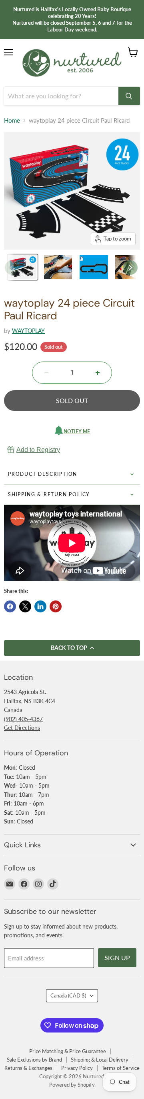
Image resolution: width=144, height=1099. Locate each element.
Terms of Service (121, 1068)
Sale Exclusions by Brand (34, 1059)
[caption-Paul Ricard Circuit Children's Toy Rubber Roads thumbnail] (94, 267)
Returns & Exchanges (28, 1068)
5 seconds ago (38, 449)
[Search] (129, 96)
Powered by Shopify (72, 1084)
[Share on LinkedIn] (40, 606)
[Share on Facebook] (10, 606)
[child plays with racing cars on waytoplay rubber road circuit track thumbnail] (58, 267)
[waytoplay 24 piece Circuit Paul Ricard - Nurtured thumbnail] (23, 267)
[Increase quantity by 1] (97, 372)
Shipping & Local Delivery (99, 1059)
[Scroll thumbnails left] (12, 267)
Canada (68, 995)
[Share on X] (25, 606)
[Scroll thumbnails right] (130, 267)
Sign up (117, 957)
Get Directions (22, 727)
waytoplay (28, 330)
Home (12, 120)
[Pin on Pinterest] (56, 606)
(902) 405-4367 (23, 719)
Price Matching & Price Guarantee (67, 1051)
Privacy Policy (77, 1068)
